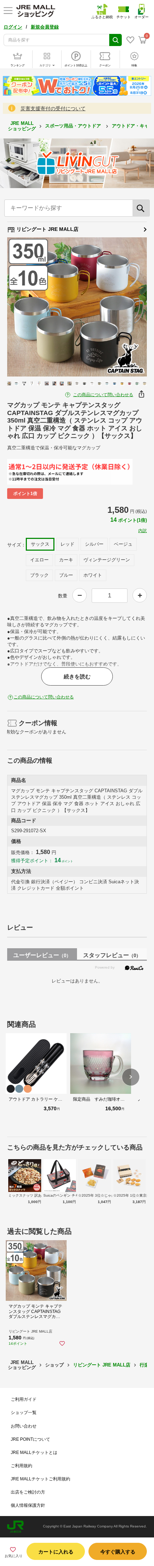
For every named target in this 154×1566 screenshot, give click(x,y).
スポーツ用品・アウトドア (73, 125)
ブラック (39, 575)
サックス (40, 544)
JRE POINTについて (30, 1439)
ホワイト (92, 575)
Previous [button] (24, 307)
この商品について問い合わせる (103, 394)
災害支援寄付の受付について (53, 108)
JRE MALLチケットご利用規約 (40, 1478)
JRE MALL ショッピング (22, 126)
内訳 (142, 530)
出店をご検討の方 (28, 1492)
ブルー (66, 575)
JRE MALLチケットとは (34, 1452)
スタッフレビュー (112, 955)
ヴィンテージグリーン (106, 559)
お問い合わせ (24, 1426)
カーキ (66, 559)
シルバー (94, 544)
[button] (131, 1077)
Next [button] (130, 307)
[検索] (141, 208)
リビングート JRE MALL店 (46, 229)
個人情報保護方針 (28, 1505)
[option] (77, 307)
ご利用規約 (21, 1465)
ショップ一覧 (24, 1412)
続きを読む (77, 676)
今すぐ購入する (117, 1552)
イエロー (39, 559)
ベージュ (123, 544)
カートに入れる (55, 1552)
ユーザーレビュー (42, 955)
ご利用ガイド (24, 1399)
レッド (67, 544)
